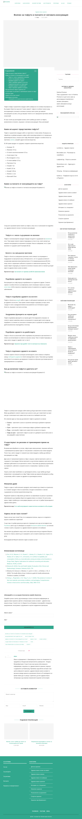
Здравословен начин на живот (67, 192)
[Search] (78, 3)
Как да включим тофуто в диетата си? (16, 89)
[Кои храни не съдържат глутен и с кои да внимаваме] (61, 258)
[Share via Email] (39, 650)
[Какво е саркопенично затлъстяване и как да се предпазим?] (61, 349)
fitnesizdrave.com (62, 164)
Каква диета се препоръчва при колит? (72, 280)
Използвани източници (12, 97)
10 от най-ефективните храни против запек (72, 247)
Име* (5, 620)
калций (18, 300)
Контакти (6, 781)
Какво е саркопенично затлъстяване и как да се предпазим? (72, 350)
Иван (37, 17)
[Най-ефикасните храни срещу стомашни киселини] (61, 269)
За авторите (7, 771)
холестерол (7, 287)
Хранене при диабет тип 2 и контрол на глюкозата (31, 344)
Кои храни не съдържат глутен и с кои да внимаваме (73, 258)
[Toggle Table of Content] (34, 71)
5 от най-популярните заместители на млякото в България (33, 506)
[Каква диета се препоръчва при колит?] (61, 280)
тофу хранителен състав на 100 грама (14, 644)
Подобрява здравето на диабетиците (16, 85)
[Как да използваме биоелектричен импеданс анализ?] (61, 328)
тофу (32, 641)
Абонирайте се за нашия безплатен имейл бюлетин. (21, 99)
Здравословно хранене (65, 203)
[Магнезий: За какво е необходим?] (61, 307)
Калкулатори (26, 3)
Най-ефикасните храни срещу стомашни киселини (72, 269)
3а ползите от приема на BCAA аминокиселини (30, 271)
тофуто (28, 644)
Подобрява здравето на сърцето (15, 80)
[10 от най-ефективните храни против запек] (61, 246)
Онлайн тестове (36, 3)
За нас (63, 3)
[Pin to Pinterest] (35, 650)
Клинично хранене (63, 211)
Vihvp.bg (59, 171)
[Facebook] (74, 10)
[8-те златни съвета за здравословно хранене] (61, 290)
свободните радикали (14, 357)
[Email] (78, 10)
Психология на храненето (66, 215)
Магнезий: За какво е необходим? (71, 306)
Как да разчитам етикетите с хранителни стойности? (72, 235)
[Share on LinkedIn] (36, 650)
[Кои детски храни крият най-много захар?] (61, 362)
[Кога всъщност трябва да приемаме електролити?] (61, 317)
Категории (17, 3)
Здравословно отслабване (66, 200)
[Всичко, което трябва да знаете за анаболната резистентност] (61, 338)
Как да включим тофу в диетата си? (13, 636)
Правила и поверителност (11, 785)
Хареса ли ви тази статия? (13, 95)
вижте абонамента (62, 103)
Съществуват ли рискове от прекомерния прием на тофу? (21, 91)
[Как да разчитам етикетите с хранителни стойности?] (61, 235)
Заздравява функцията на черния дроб (17, 84)
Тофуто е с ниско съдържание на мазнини (18, 77)
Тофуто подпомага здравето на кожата (17, 87)
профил (69, 3)
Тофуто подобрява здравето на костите (17, 82)
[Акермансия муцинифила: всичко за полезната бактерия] (41, 731)
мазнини (48, 238)
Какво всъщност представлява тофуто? (16, 73)
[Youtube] (76, 10)
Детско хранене (63, 189)
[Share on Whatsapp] (38, 650)
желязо (12, 140)
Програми (56, 3)
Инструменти (47, 3)
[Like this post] (30, 650)
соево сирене (42, 639)
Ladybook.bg (60, 159)
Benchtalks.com (61, 152)
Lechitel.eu (60, 148)
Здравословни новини (65, 196)
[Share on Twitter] (33, 650)
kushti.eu (59, 175)
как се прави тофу (29, 636)
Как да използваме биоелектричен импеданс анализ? (73, 327)
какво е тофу (33, 639)
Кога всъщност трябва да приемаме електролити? (72, 317)
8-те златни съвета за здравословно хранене (72, 290)
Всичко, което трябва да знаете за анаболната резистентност (73, 338)
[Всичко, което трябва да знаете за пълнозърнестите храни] (16, 731)
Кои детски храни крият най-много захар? (73, 361)
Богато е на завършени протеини (15, 79)
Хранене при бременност (66, 222)
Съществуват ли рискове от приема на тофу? (16, 641)
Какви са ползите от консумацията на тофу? (17, 75)
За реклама (6, 776)
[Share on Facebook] (32, 650)
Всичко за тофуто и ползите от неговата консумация (18, 633)
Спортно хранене (63, 218)
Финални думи (9, 93)
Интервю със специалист (65, 207)
